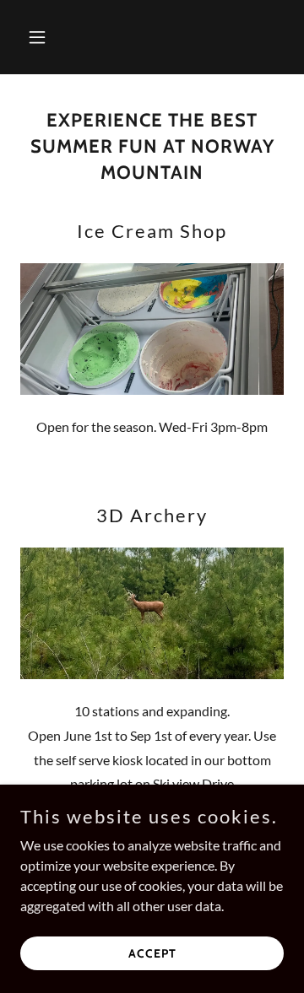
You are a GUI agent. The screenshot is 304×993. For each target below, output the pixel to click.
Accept (152, 952)
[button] (40, 37)
